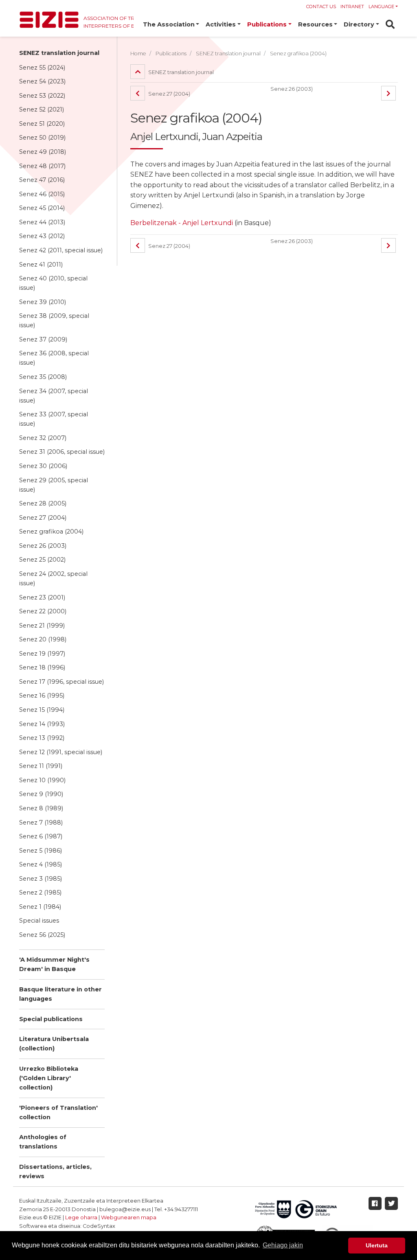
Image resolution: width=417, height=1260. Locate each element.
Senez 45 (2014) (42, 208)
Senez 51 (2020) (42, 123)
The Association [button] (169, 24)
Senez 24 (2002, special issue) (53, 578)
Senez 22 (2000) (42, 611)
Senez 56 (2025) (42, 934)
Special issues (39, 920)
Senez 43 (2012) (42, 236)
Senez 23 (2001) (42, 597)
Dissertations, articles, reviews (55, 1171)
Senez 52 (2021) (41, 109)
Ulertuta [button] (377, 1245)
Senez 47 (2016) (42, 180)
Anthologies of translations (42, 1141)
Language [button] (381, 6)
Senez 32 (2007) (42, 438)
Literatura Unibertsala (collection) (54, 1043)
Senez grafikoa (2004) (51, 531)
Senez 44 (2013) (42, 222)
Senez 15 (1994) (41, 709)
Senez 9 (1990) (41, 794)
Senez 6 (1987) (40, 836)
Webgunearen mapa (128, 1217)
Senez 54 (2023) (42, 81)
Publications (171, 53)
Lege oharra (81, 1217)
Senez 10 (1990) (42, 780)
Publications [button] (267, 24)
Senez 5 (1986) (40, 850)
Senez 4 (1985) (40, 864)
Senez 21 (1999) (42, 625)
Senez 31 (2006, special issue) (62, 451)
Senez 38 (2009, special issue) (54, 320)
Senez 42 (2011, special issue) (61, 250)
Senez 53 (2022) (42, 95)
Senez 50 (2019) (42, 137)
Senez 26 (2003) (42, 545)
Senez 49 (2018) (42, 151)
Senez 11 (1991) (40, 766)
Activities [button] (221, 24)
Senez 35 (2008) (43, 377)
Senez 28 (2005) (42, 503)
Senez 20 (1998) (42, 639)
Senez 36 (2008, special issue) (54, 358)
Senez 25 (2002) (42, 559)
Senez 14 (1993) (42, 724)
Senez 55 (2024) (42, 67)
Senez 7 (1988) (41, 822)
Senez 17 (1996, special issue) (61, 681)
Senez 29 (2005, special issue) (53, 485)
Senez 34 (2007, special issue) (53, 395)
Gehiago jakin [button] (283, 1245)
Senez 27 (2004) (42, 517)
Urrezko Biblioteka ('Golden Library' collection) (48, 1078)
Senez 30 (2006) (43, 466)
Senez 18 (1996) (42, 667)
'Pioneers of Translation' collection (58, 1112)
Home (138, 53)
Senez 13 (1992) (41, 738)
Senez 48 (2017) (42, 166)
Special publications (51, 1019)
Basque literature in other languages (60, 994)
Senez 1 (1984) (40, 906)
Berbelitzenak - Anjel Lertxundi (181, 223)
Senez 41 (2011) (41, 264)
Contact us (321, 6)
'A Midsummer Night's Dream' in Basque (54, 964)
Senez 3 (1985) (40, 878)
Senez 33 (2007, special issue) (53, 419)
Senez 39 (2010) (42, 302)
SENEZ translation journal (59, 53)
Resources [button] (315, 24)
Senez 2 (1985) (40, 892)
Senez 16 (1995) (41, 695)
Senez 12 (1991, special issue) (60, 752)
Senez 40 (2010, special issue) (53, 283)
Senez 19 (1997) (42, 653)
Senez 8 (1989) (41, 808)
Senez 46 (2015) (42, 194)
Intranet (352, 6)
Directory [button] (359, 24)
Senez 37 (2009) (43, 339)
